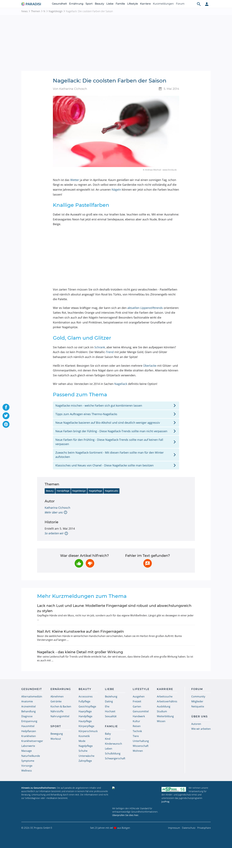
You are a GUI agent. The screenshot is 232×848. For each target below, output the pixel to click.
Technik (137, 731)
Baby (108, 733)
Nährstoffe (57, 711)
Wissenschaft (141, 746)
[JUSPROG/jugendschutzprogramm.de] (173, 789)
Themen (35, 11)
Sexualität (111, 716)
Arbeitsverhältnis (167, 701)
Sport (89, 3)
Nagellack (120, 384)
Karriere (145, 3)
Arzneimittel (28, 706)
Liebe (109, 3)
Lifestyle (132, 3)
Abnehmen (57, 696)
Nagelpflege (95, 491)
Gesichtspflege (87, 706)
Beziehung (111, 696)
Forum (180, 3)
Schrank (99, 347)
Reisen (137, 726)
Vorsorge (26, 765)
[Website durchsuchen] (199, 4)
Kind (107, 738)
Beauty (99, 3)
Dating (109, 701)
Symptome (27, 761)
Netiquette (197, 706)
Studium (162, 711)
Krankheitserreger (32, 741)
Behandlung (28, 711)
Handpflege (63, 491)
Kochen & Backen (61, 706)
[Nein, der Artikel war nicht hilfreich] (90, 563)
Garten (137, 706)
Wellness (26, 770)
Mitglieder (197, 701)
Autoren (196, 724)
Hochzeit (110, 711)
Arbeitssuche (165, 696)
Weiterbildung (165, 716)
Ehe (107, 706)
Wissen (161, 721)
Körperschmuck (88, 731)
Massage (26, 751)
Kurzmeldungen (163, 3)
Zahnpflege (85, 761)
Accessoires (86, 696)
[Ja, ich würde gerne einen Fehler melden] (147, 563)
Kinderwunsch (113, 743)
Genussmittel (141, 711)
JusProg (165, 801)
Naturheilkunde (30, 756)
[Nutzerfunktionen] (207, 4)
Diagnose (27, 716)
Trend (110, 352)
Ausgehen (139, 696)
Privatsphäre (204, 827)
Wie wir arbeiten (201, 729)
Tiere (136, 736)
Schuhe (83, 751)
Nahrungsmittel (60, 716)
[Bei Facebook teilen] (6, 407)
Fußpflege (84, 701)
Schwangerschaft (115, 758)
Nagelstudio (111, 491)
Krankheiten (28, 736)
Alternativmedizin (31, 696)
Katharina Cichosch (57, 507)
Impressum (174, 827)
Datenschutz (188, 827)
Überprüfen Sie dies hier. (125, 815)
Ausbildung (163, 706)
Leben (108, 748)
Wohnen (138, 751)
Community (198, 696)
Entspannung (29, 721)
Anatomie (27, 701)
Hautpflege (85, 721)
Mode (82, 741)
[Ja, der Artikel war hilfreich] (79, 563)
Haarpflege (85, 711)
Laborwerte (28, 746)
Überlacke (149, 365)
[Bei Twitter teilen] (6, 415)
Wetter (74, 180)
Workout (56, 738)
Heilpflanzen (28, 731)
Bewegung (57, 733)
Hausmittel (27, 726)
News (24, 11)
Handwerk (139, 716)
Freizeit (137, 701)
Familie (120, 3)
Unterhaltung (141, 741)
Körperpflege (86, 726)
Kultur (136, 721)
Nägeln (116, 189)
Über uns (199, 716)
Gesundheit (59, 3)
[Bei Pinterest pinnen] (6, 424)
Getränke (56, 701)
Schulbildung (112, 753)
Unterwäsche (86, 756)
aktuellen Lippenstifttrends (145, 308)
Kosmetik (84, 736)
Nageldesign (55, 11)
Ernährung (76, 3)
